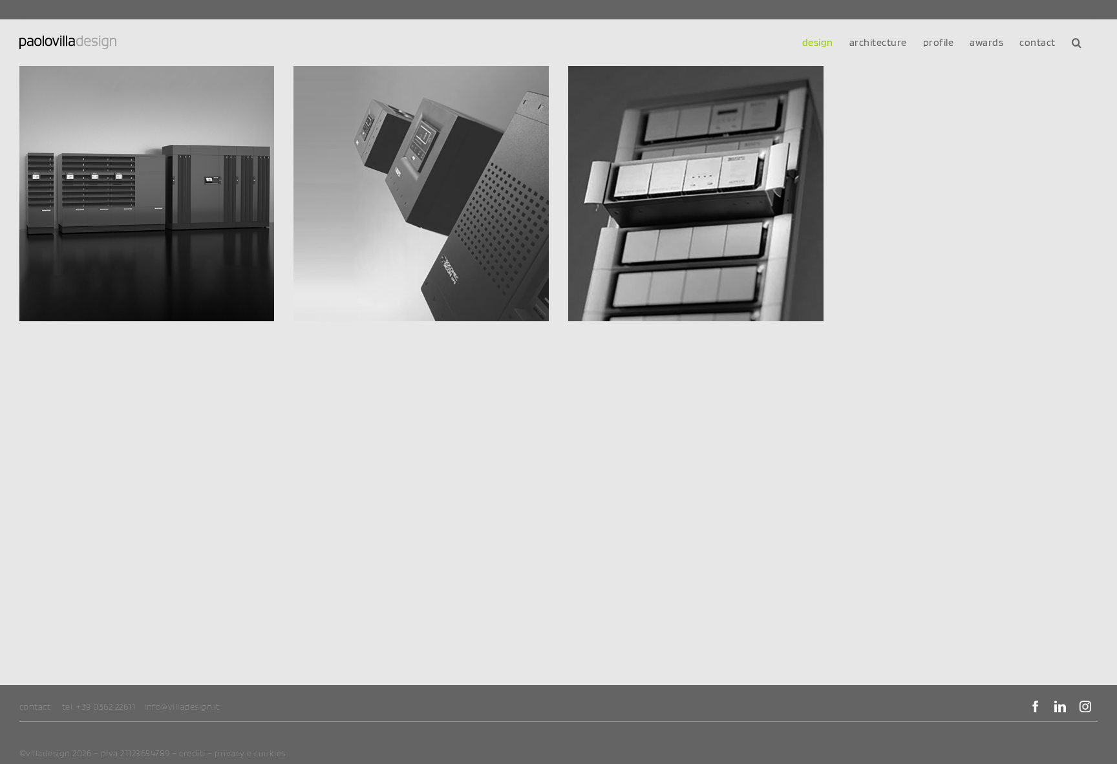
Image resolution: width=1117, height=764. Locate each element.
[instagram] (1086, 706)
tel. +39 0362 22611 (99, 706)
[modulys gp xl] (147, 193)
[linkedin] (1060, 706)
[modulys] (696, 193)
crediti (192, 753)
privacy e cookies (250, 753)
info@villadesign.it (182, 706)
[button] (1077, 42)
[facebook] (1036, 706)
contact (35, 706)
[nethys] (421, 193)
